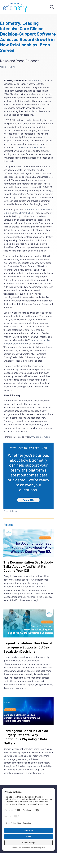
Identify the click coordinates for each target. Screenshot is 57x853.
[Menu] (44, 7)
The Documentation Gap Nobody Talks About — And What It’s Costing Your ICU (28, 566)
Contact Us (28, 500)
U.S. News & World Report (29, 147)
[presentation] (28, 543)
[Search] (52, 7)
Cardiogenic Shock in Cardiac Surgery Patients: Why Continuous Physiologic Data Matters (25, 737)
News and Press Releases (20, 60)
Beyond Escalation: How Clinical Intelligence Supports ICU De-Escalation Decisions (27, 647)
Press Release (10, 511)
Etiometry (36, 80)
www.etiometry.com (40, 436)
